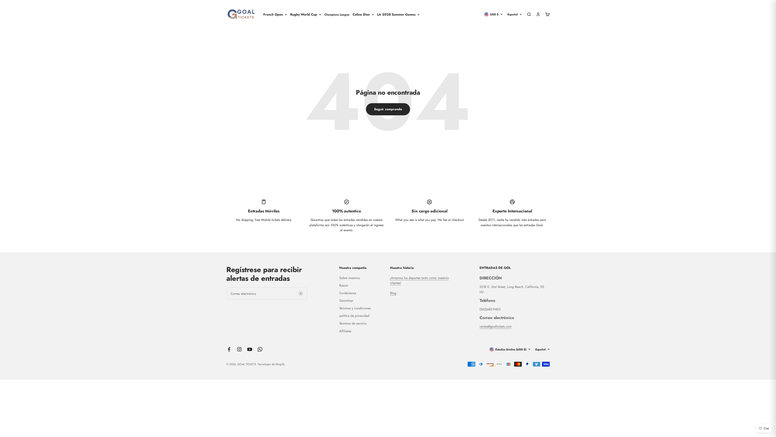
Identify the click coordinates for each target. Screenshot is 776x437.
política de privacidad (354, 315)
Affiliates (345, 331)
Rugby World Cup (303, 14)
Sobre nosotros (349, 278)
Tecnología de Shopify (271, 364)
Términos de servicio (353, 323)
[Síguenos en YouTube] (249, 349)
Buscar (343, 285)
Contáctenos (347, 293)
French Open (273, 14)
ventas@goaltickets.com (495, 326)
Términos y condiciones (355, 308)
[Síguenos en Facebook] (229, 349)
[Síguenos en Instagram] (239, 349)
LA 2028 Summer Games (396, 14)
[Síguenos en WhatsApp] (260, 349)
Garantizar (346, 300)
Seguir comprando (388, 109)
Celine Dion (361, 14)
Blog (393, 293)
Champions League (336, 14)
